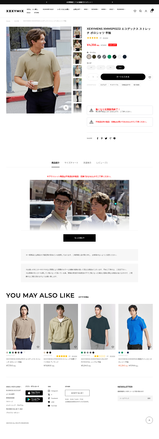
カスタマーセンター (77, 393)
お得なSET (76, 9)
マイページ (9, 401)
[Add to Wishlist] (150, 77)
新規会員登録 (10, 398)
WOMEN (94, 9)
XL (111, 67)
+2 (24, 352)
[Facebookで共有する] (97, 138)
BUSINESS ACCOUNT (13, 390)
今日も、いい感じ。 (33, 9)
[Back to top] (149, 421)
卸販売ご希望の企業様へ (13, 386)
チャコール (13, 353)
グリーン (10, 353)
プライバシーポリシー (13, 412)
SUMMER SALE (48, 9)
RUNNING (120, 9)
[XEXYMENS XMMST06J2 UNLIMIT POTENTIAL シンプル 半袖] (98, 327)
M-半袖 (16, 21)
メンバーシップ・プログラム (14, 405)
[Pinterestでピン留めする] (102, 138)
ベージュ (7, 353)
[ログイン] (146, 11)
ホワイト (125, 353)
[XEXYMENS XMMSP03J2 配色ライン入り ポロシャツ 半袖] (135, 327)
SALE (28, 12)
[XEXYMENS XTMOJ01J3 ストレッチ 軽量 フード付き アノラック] (61, 327)
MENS (103, 9)
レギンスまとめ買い (63, 9)
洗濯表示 (87, 163)
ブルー (119, 353)
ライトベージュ (44, 353)
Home (8, 21)
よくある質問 (10, 394)
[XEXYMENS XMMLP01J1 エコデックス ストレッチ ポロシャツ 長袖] (23, 327)
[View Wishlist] (135, 11)
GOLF (111, 9)
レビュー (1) (102, 163)
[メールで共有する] (110, 138)
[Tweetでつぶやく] (106, 138)
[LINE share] (114, 138)
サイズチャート (71, 163)
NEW (86, 9)
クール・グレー (88, 353)
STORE (36, 12)
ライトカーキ (85, 353)
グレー (19, 353)
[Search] (140, 11)
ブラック (50, 353)
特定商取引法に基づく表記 (14, 409)
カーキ (16, 353)
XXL (120, 67)
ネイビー (21, 353)
